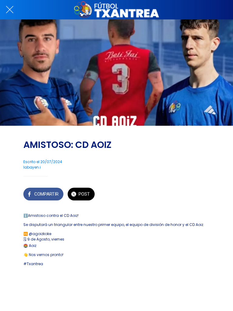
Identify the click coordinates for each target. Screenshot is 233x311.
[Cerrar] (9, 9)
